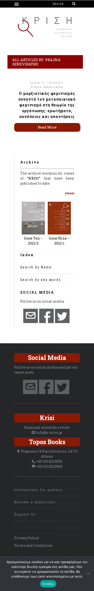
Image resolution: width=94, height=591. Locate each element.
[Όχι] (88, 573)
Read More (47, 127)
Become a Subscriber (35, 502)
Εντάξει (48, 584)
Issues (69, 193)
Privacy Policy (26, 538)
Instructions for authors (38, 490)
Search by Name (36, 267)
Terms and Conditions (33, 545)
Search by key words (40, 280)
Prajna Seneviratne (47, 87)
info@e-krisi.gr (49, 432)
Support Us (25, 514)
